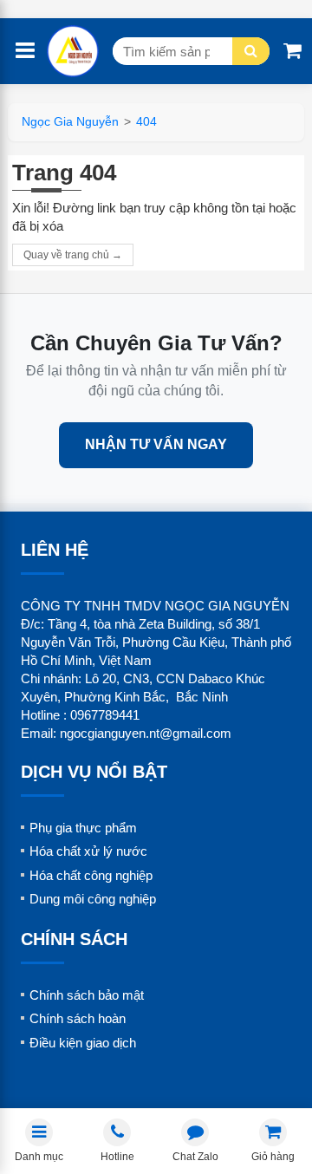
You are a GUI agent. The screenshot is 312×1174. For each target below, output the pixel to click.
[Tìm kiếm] (251, 51)
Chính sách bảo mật (86, 995)
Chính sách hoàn (77, 1018)
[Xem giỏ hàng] (292, 51)
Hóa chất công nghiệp (91, 875)
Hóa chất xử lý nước (88, 851)
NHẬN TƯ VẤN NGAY (156, 444)
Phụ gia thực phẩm (83, 827)
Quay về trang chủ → (72, 255)
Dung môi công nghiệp (92, 898)
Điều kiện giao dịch (82, 1042)
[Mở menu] (25, 51)
